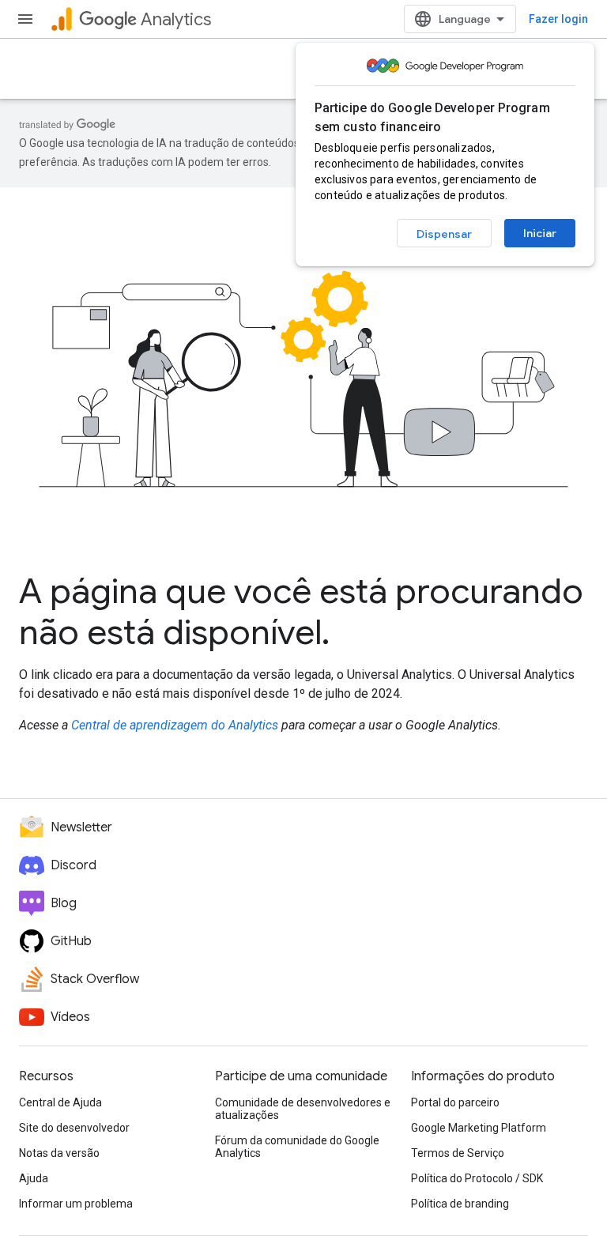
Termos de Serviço (457, 1153)
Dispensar (444, 234)
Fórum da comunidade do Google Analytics (297, 1146)
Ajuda (33, 1178)
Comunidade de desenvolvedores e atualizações (302, 1108)
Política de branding (460, 1203)
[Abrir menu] (25, 19)
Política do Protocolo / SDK (477, 1178)
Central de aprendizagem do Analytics (174, 725)
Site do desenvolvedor (74, 1127)
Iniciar (539, 233)
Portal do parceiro (455, 1102)
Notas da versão (59, 1153)
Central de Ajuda (60, 1102)
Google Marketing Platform (478, 1127)
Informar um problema (76, 1203)
